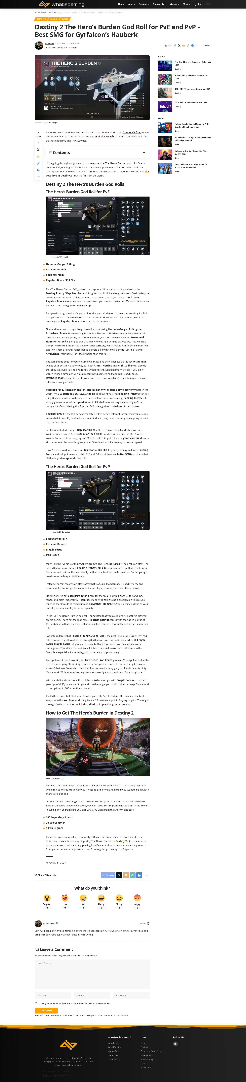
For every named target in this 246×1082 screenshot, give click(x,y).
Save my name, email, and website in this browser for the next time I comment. (74, 1003)
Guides (65, 19)
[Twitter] (175, 1043)
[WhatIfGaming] (61, 4)
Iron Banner (70, 700)
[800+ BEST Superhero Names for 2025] (165, 93)
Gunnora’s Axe (131, 132)
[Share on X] (179, 45)
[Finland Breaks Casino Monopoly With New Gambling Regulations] (165, 127)
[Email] (184, 45)
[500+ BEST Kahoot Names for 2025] (165, 106)
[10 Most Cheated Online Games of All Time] (165, 79)
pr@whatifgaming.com (56, 1075)
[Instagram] (148, 924)
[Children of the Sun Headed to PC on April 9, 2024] (165, 154)
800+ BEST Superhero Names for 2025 (192, 89)
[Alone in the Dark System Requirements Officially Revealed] (165, 141)
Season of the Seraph (101, 136)
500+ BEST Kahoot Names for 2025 (191, 102)
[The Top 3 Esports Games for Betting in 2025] (165, 66)
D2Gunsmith (64, 532)
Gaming (53, 19)
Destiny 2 (41, 19)
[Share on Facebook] (175, 45)
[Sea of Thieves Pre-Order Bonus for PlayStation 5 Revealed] (165, 168)
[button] (194, 4)
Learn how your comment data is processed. (104, 1015)
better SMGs (124, 454)
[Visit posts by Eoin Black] (38, 923)
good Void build (132, 438)
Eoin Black (49, 43)
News (177, 131)
